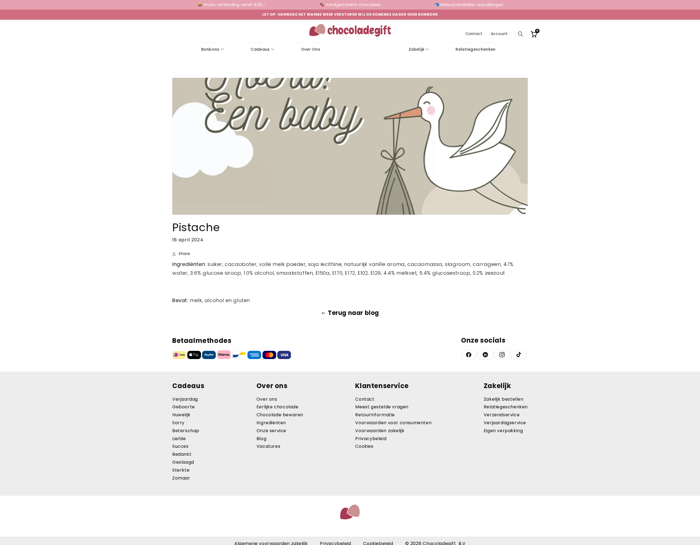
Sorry (178, 423)
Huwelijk (181, 415)
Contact (473, 33)
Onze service (271, 431)
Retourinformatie (375, 415)
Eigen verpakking (503, 431)
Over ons (266, 399)
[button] (521, 34)
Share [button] (184, 254)
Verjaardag (185, 399)
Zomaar (181, 478)
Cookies (364, 446)
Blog (261, 438)
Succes (180, 446)
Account (499, 33)
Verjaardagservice (505, 423)
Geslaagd (183, 462)
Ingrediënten (271, 423)
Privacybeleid (370, 438)
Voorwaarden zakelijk (379, 431)
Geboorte (183, 407)
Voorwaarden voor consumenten (393, 423)
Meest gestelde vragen (382, 407)
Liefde (179, 438)
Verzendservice (502, 415)
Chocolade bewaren (279, 415)
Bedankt (181, 454)
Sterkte (180, 470)
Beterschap (185, 431)
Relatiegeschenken (506, 407)
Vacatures (268, 446)
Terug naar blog (353, 313)
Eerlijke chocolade (277, 407)
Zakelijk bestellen (504, 399)
